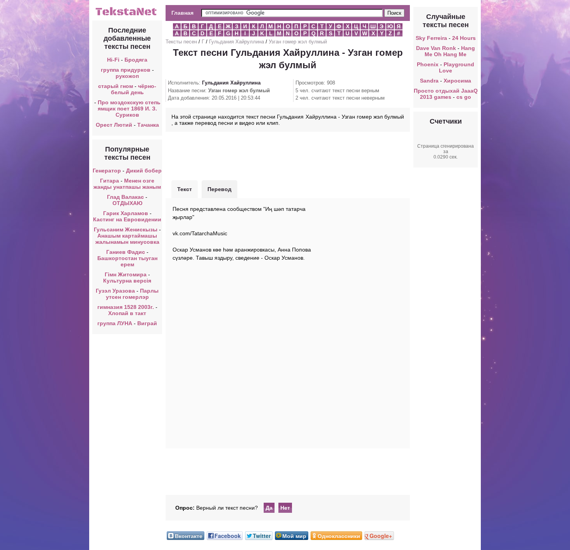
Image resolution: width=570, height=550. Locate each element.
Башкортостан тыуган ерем (127, 261)
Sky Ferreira (431, 38)
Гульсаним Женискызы (125, 229)
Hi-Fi (113, 60)
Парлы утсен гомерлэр (132, 294)
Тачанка (148, 125)
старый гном (115, 86)
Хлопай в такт (127, 313)
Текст (184, 189)
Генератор (107, 170)
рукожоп (127, 76)
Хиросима (457, 81)
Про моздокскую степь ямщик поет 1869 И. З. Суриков (129, 108)
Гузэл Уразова (115, 291)
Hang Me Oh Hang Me (450, 51)
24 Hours (464, 38)
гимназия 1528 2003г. (125, 307)
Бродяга (135, 60)
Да (269, 508)
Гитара (109, 181)
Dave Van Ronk (436, 48)
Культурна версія (127, 281)
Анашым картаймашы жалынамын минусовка (127, 239)
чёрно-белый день (134, 89)
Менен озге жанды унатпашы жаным (127, 184)
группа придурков (125, 70)
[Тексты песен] (127, 15)
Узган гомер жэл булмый (298, 42)
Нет (285, 508)
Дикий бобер (144, 170)
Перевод (219, 189)
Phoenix (428, 64)
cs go (463, 97)
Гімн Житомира (126, 274)
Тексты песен (181, 42)
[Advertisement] (288, 155)
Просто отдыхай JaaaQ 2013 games (446, 94)
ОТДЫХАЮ (127, 203)
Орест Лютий (114, 125)
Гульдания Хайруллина (236, 42)
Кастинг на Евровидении (127, 219)
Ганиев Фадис (125, 252)
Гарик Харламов (125, 213)
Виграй (147, 323)
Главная (182, 13)
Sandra (429, 81)
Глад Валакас (125, 197)
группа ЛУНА (114, 323)
